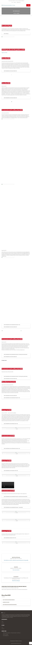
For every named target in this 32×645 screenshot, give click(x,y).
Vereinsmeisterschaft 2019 (8, 435)
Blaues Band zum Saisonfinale (9, 382)
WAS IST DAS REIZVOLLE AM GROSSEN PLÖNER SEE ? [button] (9, 599)
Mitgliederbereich (18, 2)
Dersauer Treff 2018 (6, 460)
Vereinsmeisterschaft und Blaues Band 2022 (12, 110)
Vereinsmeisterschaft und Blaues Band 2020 (12, 368)
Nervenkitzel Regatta (7, 25)
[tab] (16, 600)
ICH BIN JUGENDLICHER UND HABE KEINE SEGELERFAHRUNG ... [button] (10, 604)
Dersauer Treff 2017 (6, 531)
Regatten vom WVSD (4, 52)
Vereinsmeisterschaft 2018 (8, 490)
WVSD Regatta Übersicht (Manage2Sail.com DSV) (13, 49)
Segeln (2, 621)
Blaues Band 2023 (6, 83)
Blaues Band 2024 (6, 58)
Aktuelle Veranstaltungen (16, 580)
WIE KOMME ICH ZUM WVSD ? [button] (6, 602)
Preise (12, 2)
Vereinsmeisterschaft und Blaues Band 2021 (12, 339)
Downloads (15, 2)
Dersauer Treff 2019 (6, 410)
